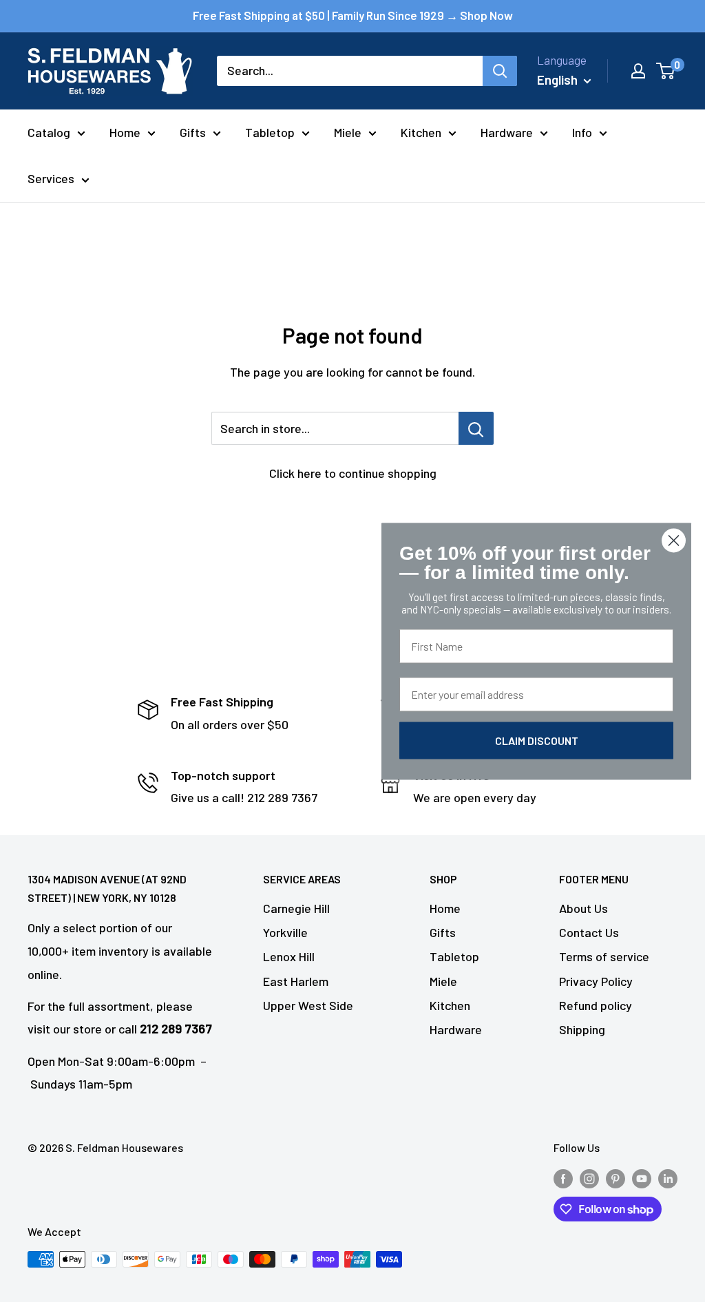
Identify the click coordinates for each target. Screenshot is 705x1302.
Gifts (193, 132)
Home (124, 132)
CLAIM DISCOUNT (536, 739)
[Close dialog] (674, 540)
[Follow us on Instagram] (589, 1177)
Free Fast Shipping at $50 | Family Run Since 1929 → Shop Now (353, 15)
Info (582, 132)
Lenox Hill (289, 956)
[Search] (500, 71)
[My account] (638, 70)
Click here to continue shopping (352, 473)
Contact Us (589, 932)
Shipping (582, 1029)
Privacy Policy (596, 981)
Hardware (507, 132)
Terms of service (604, 956)
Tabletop (270, 132)
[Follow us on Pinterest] (615, 1177)
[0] (666, 71)
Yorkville (285, 932)
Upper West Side (308, 1005)
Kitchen (421, 132)
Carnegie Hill (296, 908)
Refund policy (595, 1005)
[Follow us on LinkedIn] (667, 1177)
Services (51, 178)
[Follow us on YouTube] (641, 1177)
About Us (583, 908)
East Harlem (295, 981)
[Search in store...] (476, 428)
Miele (347, 132)
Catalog (49, 132)
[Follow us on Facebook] (563, 1177)
